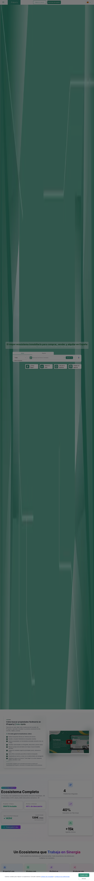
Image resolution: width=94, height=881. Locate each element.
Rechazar (84, 878)
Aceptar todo (84, 875)
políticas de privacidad (47, 876)
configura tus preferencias (62, 876)
